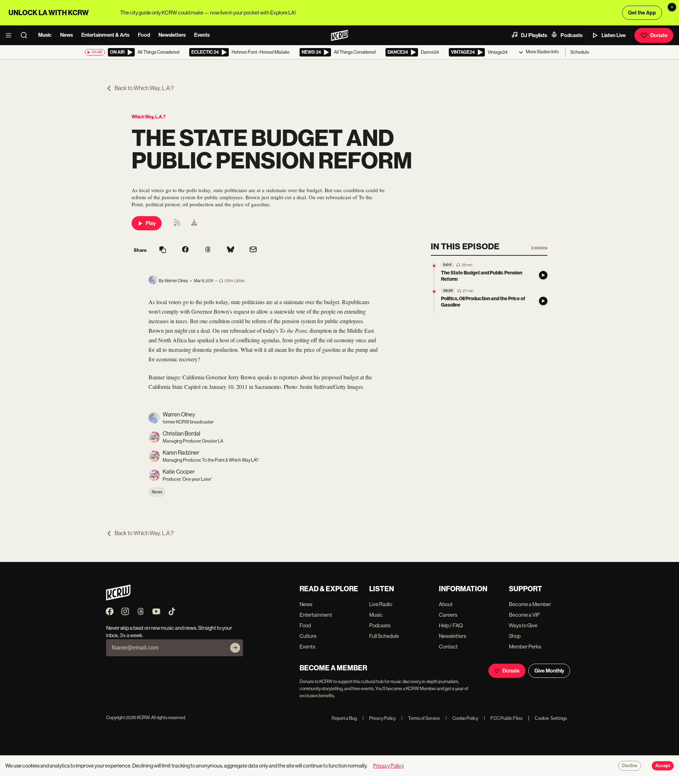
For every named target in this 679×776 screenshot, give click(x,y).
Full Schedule (384, 636)
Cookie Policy (462, 718)
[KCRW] (118, 599)
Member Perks (525, 647)
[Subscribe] (235, 648)
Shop (515, 636)
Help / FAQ (451, 625)
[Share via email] (253, 250)
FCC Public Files (503, 718)
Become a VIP (524, 615)
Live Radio (380, 604)
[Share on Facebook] (185, 250)
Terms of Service (420, 718)
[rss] (177, 224)
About (446, 604)
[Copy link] (162, 250)
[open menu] (10, 35)
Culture (308, 636)
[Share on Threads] (207, 250)
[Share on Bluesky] (230, 250)
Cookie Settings (551, 718)
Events (202, 35)
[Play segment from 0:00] (434, 266)
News (66, 35)
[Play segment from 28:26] (434, 292)
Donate (658, 35)
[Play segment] (543, 275)
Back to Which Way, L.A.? (144, 88)
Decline (629, 766)
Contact (448, 647)
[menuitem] (194, 223)
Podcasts (571, 35)
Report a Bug (344, 718)
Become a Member (530, 604)
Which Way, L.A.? (149, 116)
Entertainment (316, 615)
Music (45, 35)
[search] (26, 35)
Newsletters (172, 35)
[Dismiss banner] (672, 7)
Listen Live (614, 35)
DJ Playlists (534, 35)
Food (144, 35)
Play (151, 223)
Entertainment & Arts (105, 35)
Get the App (642, 13)
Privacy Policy (379, 718)
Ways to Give (523, 625)
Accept (662, 766)
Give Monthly (549, 671)
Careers (448, 615)
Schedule (579, 52)
